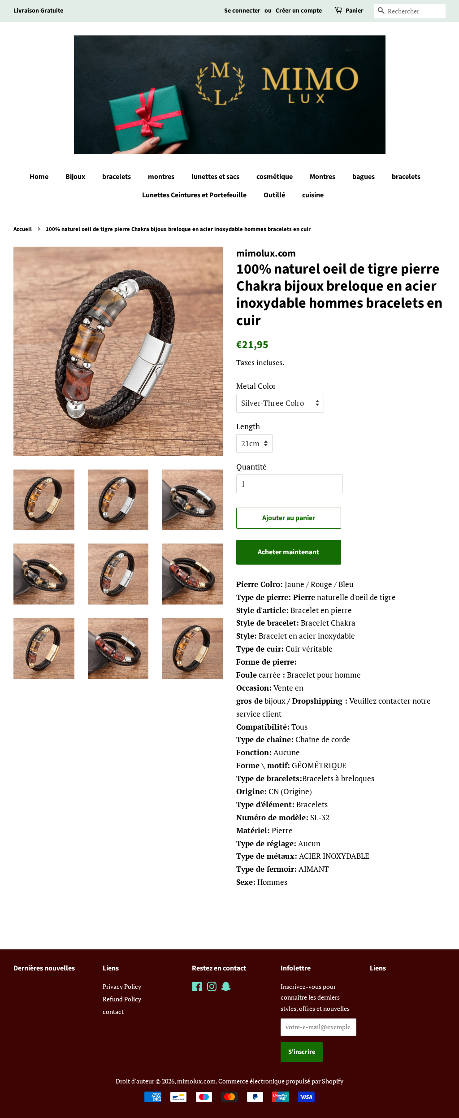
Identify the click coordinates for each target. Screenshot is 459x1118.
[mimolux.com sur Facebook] (197, 988)
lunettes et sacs (215, 177)
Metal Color (256, 386)
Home (39, 177)
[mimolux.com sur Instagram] (212, 988)
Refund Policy (122, 999)
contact (113, 1011)
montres (161, 177)
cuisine (313, 195)
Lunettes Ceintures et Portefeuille (194, 195)
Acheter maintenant (288, 552)
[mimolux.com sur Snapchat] (226, 988)
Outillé (274, 195)
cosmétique (274, 177)
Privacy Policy (122, 986)
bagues (363, 177)
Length (248, 426)
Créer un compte (299, 10)
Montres (322, 177)
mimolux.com (196, 1081)
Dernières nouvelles (44, 968)
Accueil (22, 229)
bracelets (116, 177)
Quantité (251, 466)
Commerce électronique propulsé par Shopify (280, 1081)
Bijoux (75, 177)
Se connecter (242, 10)
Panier (355, 10)
